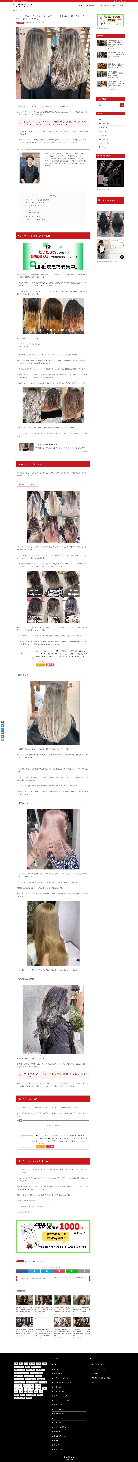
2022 (26, 1413)
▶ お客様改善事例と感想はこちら (107, 261)
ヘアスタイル (18, 1438)
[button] (22, 1320)
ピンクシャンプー (20, 1432)
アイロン (58, 1419)
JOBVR (94, 1432)
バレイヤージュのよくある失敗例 (38, 200)
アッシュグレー (19, 1416)
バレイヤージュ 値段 (33, 216)
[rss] (121, 1)
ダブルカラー (33, 210)
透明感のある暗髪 (34, 212)
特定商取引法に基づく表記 (101, 1428)
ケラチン (17, 1422)
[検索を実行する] (122, 105)
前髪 (16, 1441)
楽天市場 (50, 665)
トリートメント (29, 1426)
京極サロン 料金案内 (53, 1175)
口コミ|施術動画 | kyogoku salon (46, 444)
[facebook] (112, 1)
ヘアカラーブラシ (28, 1435)
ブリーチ (29, 1432)
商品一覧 (103, 131)
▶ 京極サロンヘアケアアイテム (106, 189)
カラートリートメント (62, 1432)
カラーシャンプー (20, 1419)
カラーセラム (30, 1419)
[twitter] (114, 1)
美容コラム (104, 139)
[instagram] (117, 1)
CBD (57, 1414)
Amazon (40, 665)
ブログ (57, 1459)
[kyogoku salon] (23, 5)
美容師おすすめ (31, 1444)
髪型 (23, 1447)
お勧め (38, 1413)
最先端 (31, 1441)
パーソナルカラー (30, 1429)
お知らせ (103, 147)
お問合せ (95, 1423)
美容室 (17, 1444)
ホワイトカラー (29, 1438)
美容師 (23, 1444)
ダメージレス (18, 1426)
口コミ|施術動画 (106, 123)
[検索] (124, 1)
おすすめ (31, 1413)
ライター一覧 (104, 143)
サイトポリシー (97, 1414)
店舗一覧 (103, 135)
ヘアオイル (43, 1432)
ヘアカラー (20, 22)
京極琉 (44, 1438)
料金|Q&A (104, 127)
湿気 (36, 1441)
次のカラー (43, 1311)
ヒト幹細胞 (41, 1429)
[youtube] (119, 1)
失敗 (37, 1311)
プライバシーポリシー (99, 1419)
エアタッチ (32, 207)
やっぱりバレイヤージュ (36, 205)
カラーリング (40, 1419)
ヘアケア (37, 1435)
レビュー (37, 1438)
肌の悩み (40, 1444)
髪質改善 (29, 1447)
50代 (21, 1413)
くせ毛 (44, 1413)
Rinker (43, 661)
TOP (102, 119)
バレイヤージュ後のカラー (35, 202)
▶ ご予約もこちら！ (103, 28)
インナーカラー (36, 1416)
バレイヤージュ (31, 1311)
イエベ (27, 1416)
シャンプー (25, 1422)
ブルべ (36, 1432)
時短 (25, 1441)
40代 (16, 1413)
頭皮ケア (17, 1447)
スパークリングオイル (36, 1422)
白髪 (41, 1441)
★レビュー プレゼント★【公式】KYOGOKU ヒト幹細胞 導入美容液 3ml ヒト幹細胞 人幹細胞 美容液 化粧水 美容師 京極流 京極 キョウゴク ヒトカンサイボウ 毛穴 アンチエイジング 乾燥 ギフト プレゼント (61, 1188)
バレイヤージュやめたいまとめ (36, 219)
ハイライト (38, 1426)
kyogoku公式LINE (23, 1262)
